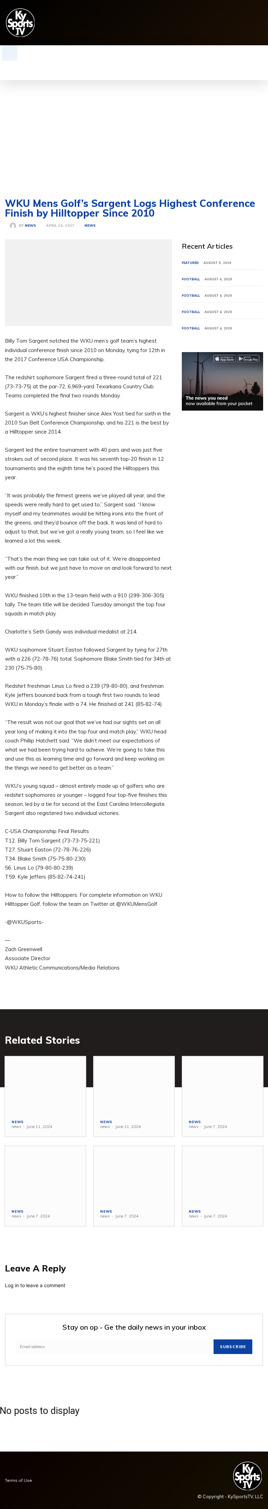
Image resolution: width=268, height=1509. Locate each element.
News (90, 225)
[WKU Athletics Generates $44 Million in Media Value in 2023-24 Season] (134, 1085)
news (30, 225)
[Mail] (227, 22)
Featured (190, 263)
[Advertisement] (134, 132)
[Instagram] (205, 22)
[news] (14, 226)
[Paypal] (237, 22)
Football (191, 279)
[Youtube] (259, 22)
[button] (9, 53)
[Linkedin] (216, 22)
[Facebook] (194, 22)
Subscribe (233, 1346)
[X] (248, 22)
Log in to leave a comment (35, 1285)
